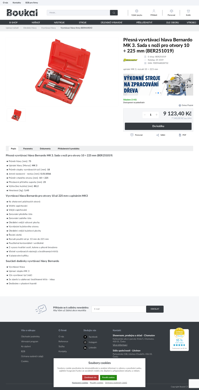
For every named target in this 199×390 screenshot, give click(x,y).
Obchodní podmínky (30, 337)
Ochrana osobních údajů (32, 356)
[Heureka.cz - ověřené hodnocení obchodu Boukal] (179, 350)
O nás (5, 3)
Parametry (28, 149)
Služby (62, 346)
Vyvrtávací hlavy (48, 28)
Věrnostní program (29, 341)
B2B (23, 351)
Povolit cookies (108, 377)
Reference (63, 341)
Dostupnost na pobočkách (134, 103)
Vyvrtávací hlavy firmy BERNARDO (76, 28)
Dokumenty (45, 149)
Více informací (120, 345)
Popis (13, 149)
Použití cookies (96, 383)
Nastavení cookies (80, 383)
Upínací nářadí (12, 28)
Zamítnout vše (90, 377)
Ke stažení (26, 346)
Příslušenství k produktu (68, 149)
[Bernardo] (130, 60)
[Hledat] (114, 12)
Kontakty (17, 3)
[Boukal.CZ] (22, 12)
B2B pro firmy (31, 3)
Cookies (24, 361)
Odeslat (155, 309)
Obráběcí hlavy (30, 28)
